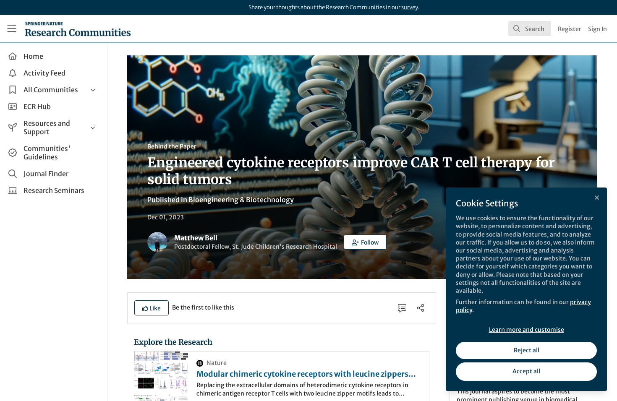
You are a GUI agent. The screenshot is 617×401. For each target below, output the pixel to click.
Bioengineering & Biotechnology (241, 199)
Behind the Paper (171, 146)
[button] (365, 242)
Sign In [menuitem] (597, 29)
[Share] (420, 307)
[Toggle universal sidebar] (12, 28)
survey (409, 7)
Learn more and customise (526, 329)
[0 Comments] (402, 307)
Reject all (526, 350)
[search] (529, 28)
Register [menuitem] (569, 29)
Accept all (526, 371)
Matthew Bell (195, 238)
